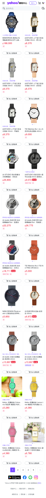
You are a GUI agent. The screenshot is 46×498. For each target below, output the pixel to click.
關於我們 (22, 488)
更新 (39, 483)
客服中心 (13, 488)
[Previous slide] (3, 22)
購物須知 (31, 488)
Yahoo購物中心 (17, 3)
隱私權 (23, 494)
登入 (33, 3)
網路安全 (15, 494)
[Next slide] (20, 22)
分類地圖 (31, 494)
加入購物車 (13, 53)
